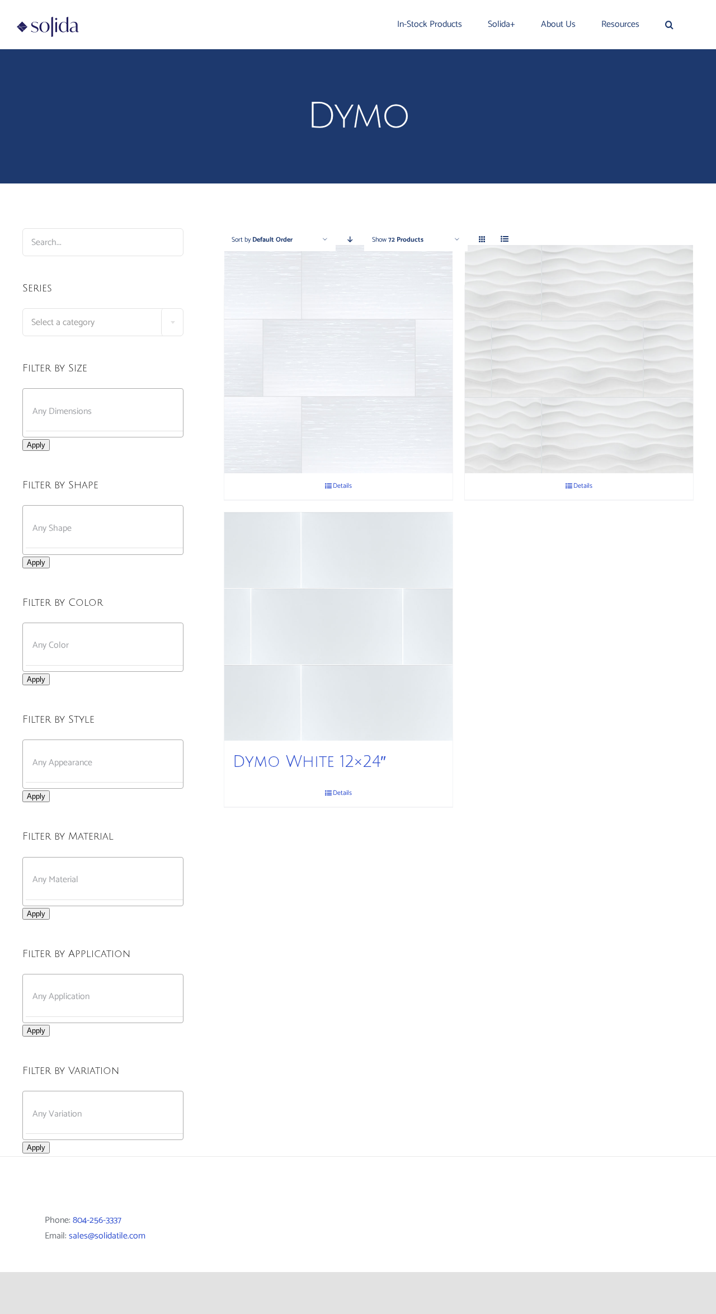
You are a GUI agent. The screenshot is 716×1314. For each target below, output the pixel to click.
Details (342, 486)
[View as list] (504, 240)
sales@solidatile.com (107, 1236)
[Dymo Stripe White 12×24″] (338, 359)
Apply (36, 445)
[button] (669, 24)
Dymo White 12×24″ (309, 761)
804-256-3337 (97, 1220)
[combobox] (102, 322)
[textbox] (103, 323)
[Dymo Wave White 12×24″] (579, 359)
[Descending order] (350, 239)
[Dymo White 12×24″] (338, 626)
